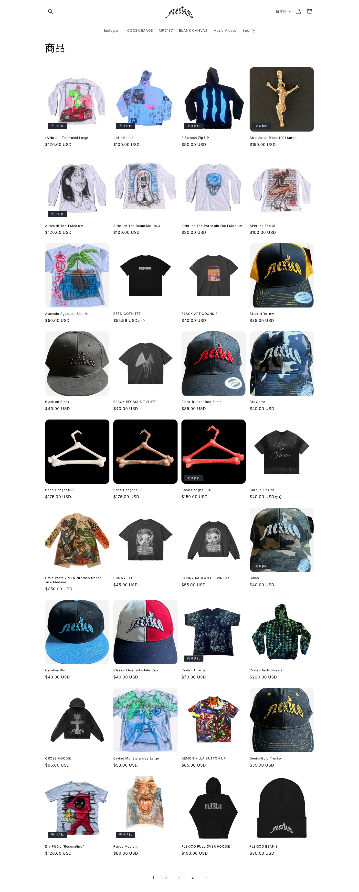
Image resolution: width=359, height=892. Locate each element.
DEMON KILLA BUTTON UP (203, 758)
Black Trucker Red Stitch (201, 402)
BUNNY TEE (123, 578)
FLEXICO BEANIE (263, 846)
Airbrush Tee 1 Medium (64, 226)
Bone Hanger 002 (59, 490)
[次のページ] (206, 877)
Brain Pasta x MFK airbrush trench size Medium (73, 580)
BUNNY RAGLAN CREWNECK (205, 578)
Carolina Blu (55, 670)
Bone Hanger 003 (128, 490)
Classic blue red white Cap (135, 670)
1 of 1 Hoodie (124, 138)
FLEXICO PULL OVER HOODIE (205, 846)
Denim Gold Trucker (266, 758)
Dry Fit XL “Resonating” (64, 846)
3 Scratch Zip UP (195, 138)
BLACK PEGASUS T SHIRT (134, 402)
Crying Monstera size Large (136, 758)
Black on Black (57, 402)
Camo (254, 578)
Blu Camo (257, 402)
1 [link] (153, 877)
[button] (50, 11)
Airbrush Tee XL (263, 226)
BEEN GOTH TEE (127, 314)
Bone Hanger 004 (196, 490)
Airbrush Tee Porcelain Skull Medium (211, 226)
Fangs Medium (125, 846)
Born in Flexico (262, 490)
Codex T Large (193, 670)
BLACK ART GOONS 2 (199, 314)
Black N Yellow (262, 314)
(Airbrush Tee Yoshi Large (66, 138)
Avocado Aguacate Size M (66, 314)
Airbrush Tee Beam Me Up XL (137, 226)
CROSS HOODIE (58, 758)
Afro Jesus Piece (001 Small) (273, 138)
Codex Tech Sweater (267, 670)
